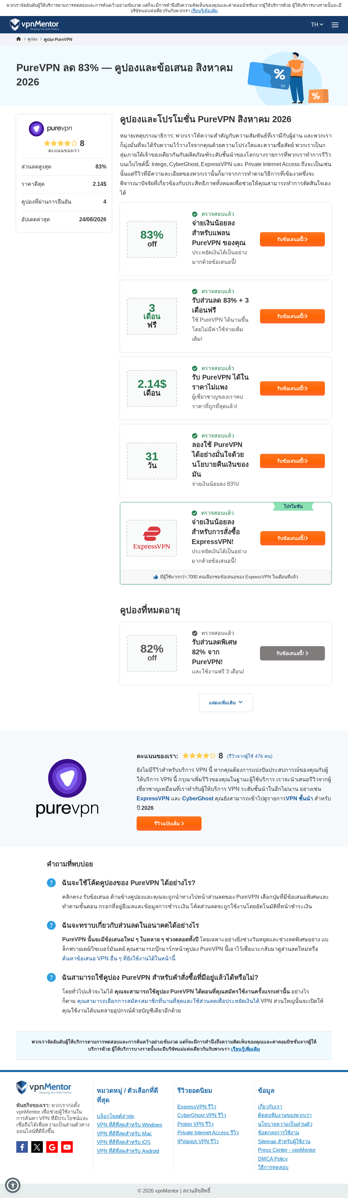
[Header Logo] (34, 24)
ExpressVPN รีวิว (196, 1106)
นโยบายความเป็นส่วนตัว (285, 1124)
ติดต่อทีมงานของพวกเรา (285, 1115)
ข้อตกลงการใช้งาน (278, 1132)
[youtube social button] (67, 1147)
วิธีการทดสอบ (273, 1167)
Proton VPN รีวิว (195, 1124)
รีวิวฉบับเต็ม (167, 823)
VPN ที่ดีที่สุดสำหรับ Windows (129, 1125)
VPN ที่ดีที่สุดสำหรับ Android (128, 1151)
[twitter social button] (37, 1147)
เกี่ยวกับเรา (270, 1106)
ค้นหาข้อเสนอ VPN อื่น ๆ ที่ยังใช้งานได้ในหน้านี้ (118, 958)
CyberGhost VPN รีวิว (201, 1115)
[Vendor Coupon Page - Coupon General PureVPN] (225, 239)
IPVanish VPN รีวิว (198, 1141)
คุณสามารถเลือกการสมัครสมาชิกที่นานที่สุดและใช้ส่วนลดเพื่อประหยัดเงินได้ (168, 1001)
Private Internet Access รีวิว (208, 1132)
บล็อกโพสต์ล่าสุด (115, 1116)
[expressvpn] (225, 543)
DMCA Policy (273, 1159)
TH (315, 25)
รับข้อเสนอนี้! (291, 239)
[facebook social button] (22, 1147)
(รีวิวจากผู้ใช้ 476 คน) (250, 756)
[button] (13, 1185)
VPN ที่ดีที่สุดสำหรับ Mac (124, 1133)
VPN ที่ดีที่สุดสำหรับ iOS (124, 1142)
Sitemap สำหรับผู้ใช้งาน (284, 1141)
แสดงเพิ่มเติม (222, 702)
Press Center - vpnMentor (287, 1150)
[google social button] (52, 1147)
